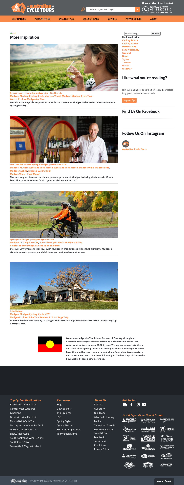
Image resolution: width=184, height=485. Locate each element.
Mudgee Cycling (28, 96)
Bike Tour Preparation (68, 429)
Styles (125, 59)
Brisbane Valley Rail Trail (23, 404)
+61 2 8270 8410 (160, 9)
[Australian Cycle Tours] (32, 7)
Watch (125, 65)
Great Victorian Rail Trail (23, 417)
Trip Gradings (64, 412)
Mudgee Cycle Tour (82, 96)
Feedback (99, 437)
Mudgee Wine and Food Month (36, 167)
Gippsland (15, 412)
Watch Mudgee (62, 96)
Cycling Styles (66, 19)
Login (147, 3)
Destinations (19, 19)
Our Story (99, 408)
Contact (169, 3)
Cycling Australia (29, 242)
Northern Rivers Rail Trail (23, 429)
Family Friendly (130, 49)
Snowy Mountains (19, 433)
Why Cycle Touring (104, 417)
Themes (126, 62)
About (153, 19)
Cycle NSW (44, 314)
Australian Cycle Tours (51, 242)
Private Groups (133, 19)
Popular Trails (42, 19)
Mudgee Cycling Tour (39, 170)
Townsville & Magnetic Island (25, 446)
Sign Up (127, 100)
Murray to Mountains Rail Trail (26, 425)
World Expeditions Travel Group (142, 415)
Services (112, 19)
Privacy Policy (101, 449)
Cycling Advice (130, 40)
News (125, 56)
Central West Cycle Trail (22, 408)
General (126, 52)
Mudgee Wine (86, 167)
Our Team (99, 412)
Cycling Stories (130, 43)
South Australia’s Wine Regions (27, 437)
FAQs (59, 417)
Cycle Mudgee (45, 96)
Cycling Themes (91, 19)
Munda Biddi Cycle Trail (22, 421)
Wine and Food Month (66, 167)
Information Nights (67, 433)
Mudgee (14, 96)
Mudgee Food (102, 167)
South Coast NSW (19, 442)
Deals (160, 3)
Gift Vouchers (64, 408)
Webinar (127, 68)
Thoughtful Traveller (105, 425)
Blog (154, 3)
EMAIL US (168, 12)
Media (97, 421)
